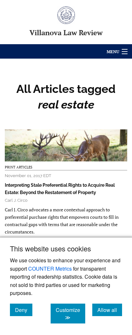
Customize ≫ (70, 313)
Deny (23, 310)
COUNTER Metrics (50, 268)
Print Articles (18, 167)
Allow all (109, 310)
